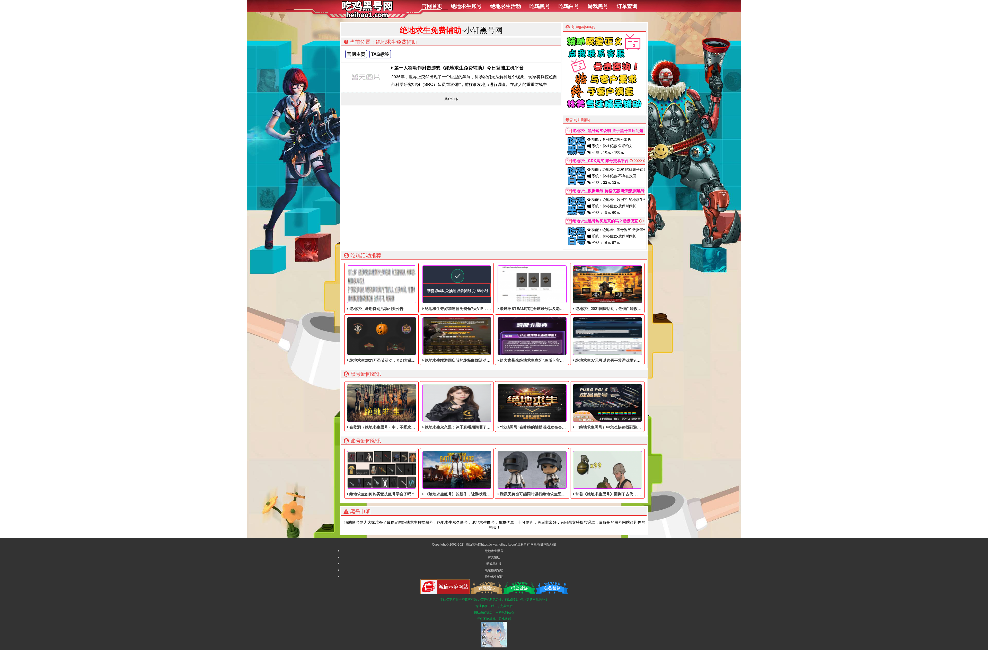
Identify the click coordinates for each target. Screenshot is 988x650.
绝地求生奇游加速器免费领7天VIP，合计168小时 (466, 308)
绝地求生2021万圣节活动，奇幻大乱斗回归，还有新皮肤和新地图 (405, 360)
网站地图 (537, 544)
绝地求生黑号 (494, 550)
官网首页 (432, 6)
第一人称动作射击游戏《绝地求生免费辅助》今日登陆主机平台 (458, 67)
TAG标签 (380, 54)
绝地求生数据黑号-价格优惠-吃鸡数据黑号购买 (612, 190)
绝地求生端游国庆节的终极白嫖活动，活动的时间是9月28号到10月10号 (485, 360)
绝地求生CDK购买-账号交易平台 (600, 160)
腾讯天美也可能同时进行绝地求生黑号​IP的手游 (540, 494)
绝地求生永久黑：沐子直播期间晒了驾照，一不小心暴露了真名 (478, 427)
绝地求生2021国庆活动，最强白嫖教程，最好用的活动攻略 (625, 308)
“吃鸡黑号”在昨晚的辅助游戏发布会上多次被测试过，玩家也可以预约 (559, 427)
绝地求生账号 (466, 6)
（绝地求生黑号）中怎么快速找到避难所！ (611, 427)
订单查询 (627, 6)
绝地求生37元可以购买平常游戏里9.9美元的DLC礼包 (620, 360)
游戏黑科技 (494, 563)
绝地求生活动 (505, 6)
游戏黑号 (598, 6)
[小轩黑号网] (367, 16)
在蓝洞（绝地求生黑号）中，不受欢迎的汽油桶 (389, 427)
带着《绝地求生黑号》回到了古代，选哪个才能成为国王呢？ (627, 494)
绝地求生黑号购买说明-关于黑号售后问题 (607, 130)
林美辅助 (494, 557)
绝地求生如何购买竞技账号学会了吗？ (381, 494)
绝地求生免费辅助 (431, 29)
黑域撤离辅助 (494, 570)
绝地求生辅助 (494, 576)
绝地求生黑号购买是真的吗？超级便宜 (605, 221)
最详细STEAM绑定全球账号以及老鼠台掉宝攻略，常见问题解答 (554, 308)
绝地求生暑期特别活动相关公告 (375, 308)
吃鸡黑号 (540, 6)
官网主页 (356, 54)
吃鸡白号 (569, 6)
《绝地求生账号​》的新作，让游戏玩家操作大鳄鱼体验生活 (474, 494)
